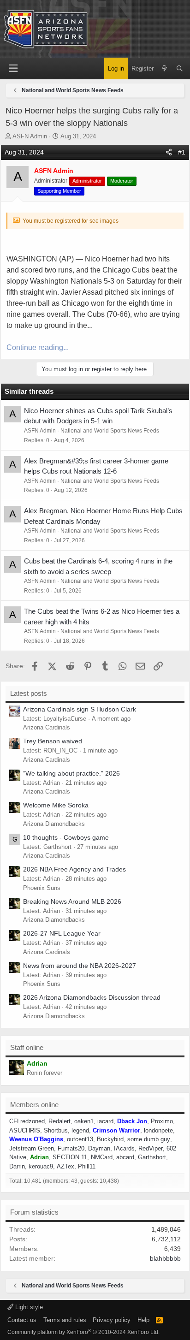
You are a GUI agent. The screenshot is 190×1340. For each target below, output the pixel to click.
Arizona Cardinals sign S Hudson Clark (79, 709)
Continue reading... (37, 347)
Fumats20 (71, 1148)
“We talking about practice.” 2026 (71, 773)
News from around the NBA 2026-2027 (79, 965)
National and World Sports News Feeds (109, 430)
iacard (105, 1121)
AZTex (65, 1166)
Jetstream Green (31, 1148)
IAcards (124, 1148)
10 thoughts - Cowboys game (66, 837)
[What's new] (164, 69)
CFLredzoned (27, 1121)
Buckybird (110, 1139)
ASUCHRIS (24, 1130)
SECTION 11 (70, 1157)
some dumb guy (148, 1139)
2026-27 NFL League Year (62, 933)
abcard (125, 1157)
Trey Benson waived (52, 741)
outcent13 (80, 1139)
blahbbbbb (165, 1258)
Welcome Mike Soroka (56, 805)
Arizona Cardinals (46, 727)
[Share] (169, 152)
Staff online (26, 1047)
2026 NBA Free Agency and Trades (74, 869)
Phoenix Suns (41, 887)
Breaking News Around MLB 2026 (72, 901)
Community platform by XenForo (83, 1332)
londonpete (158, 1130)
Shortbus (56, 1130)
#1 (181, 152)
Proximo (162, 1121)
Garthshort (152, 1157)
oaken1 (84, 1121)
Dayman (99, 1148)
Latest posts (28, 693)
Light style (28, 1307)
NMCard (102, 1157)
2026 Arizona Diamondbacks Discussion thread (91, 997)
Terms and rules (64, 1319)
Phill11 (86, 1166)
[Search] (179, 69)
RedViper (150, 1148)
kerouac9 (41, 1166)
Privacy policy (112, 1319)
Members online (34, 1105)
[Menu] (13, 68)
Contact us (21, 1319)
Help (143, 1319)
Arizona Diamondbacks (54, 823)
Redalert (59, 1121)
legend (80, 1130)
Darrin (17, 1166)
